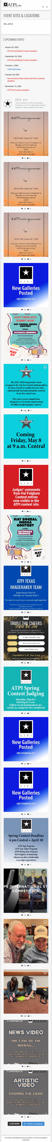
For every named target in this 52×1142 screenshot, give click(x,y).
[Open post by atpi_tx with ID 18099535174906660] (26, 1042)
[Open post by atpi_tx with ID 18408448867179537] (26, 739)
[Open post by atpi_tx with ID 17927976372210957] (26, 991)
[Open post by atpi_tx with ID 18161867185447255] (26, 335)
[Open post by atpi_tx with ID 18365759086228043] (26, 285)
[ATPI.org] (13, 5)
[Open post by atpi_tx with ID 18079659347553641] (26, 386)
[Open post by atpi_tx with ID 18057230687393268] (26, 1092)
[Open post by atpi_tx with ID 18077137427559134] (26, 537)
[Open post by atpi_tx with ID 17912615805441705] (26, 235)
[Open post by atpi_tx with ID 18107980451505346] (26, 638)
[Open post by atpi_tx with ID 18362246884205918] (26, 891)
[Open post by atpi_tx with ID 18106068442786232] (26, 941)
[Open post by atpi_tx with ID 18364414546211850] (26, 134)
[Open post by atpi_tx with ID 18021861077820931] (26, 689)
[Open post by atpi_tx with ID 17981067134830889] (26, 790)
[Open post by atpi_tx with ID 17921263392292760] (26, 840)
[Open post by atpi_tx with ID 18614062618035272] (26, 184)
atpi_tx (26, 114)
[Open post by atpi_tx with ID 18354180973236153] (26, 436)
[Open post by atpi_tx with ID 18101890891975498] (26, 487)
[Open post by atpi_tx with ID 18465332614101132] (26, 588)
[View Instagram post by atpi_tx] (46, 153)
